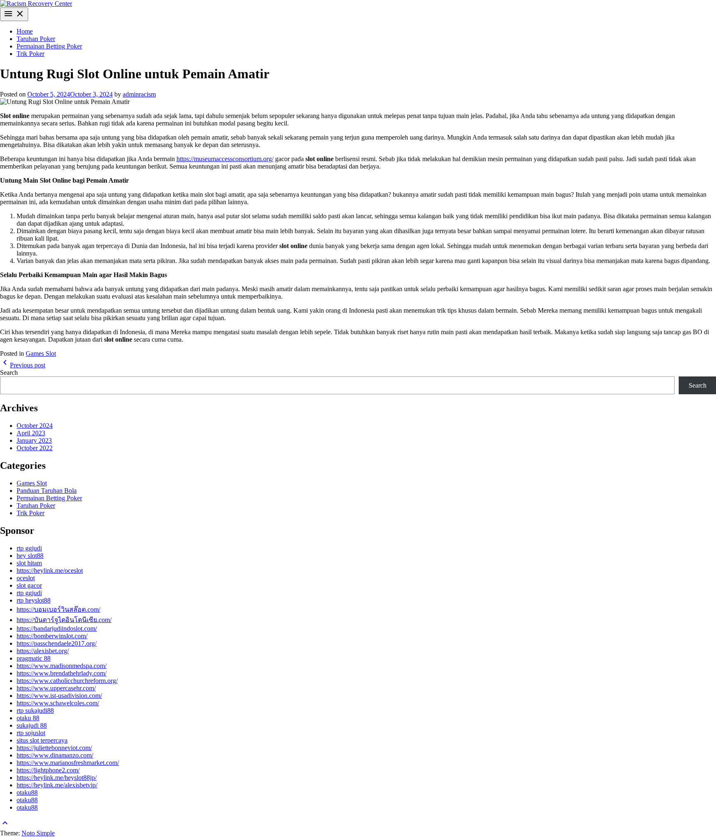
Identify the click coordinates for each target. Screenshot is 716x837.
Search (9, 372)
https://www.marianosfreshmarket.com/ (68, 762)
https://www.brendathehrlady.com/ (61, 673)
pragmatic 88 (34, 658)
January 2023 (34, 440)
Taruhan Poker (36, 38)
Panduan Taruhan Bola (47, 490)
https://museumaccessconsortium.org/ (225, 158)
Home (25, 31)
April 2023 (31, 433)
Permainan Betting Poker (49, 46)
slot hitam (29, 563)
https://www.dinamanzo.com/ (55, 755)
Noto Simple (38, 833)
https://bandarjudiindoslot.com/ (57, 628)
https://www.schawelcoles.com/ (58, 703)
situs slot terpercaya (42, 740)
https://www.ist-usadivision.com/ (59, 695)
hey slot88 (30, 555)
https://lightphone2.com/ (48, 770)
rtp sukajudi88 (35, 710)
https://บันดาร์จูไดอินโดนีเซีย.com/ (64, 619)
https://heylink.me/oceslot (50, 570)
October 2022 (35, 447)
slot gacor (29, 585)
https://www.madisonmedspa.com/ (61, 665)
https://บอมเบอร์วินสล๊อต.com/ (58, 609)
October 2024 (35, 425)
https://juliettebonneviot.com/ (54, 747)
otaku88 (27, 792)
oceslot (26, 577)
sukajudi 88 (32, 725)
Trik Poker (30, 53)
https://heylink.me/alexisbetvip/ (57, 785)
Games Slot (41, 353)
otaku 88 (28, 717)
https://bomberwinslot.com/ (52, 635)
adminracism (139, 94)
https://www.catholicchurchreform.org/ (67, 680)
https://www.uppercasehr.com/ (56, 688)
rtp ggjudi (29, 548)
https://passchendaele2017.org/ (57, 643)
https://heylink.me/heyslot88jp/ (57, 777)
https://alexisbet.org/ (43, 650)
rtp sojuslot (31, 732)
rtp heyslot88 (34, 600)
